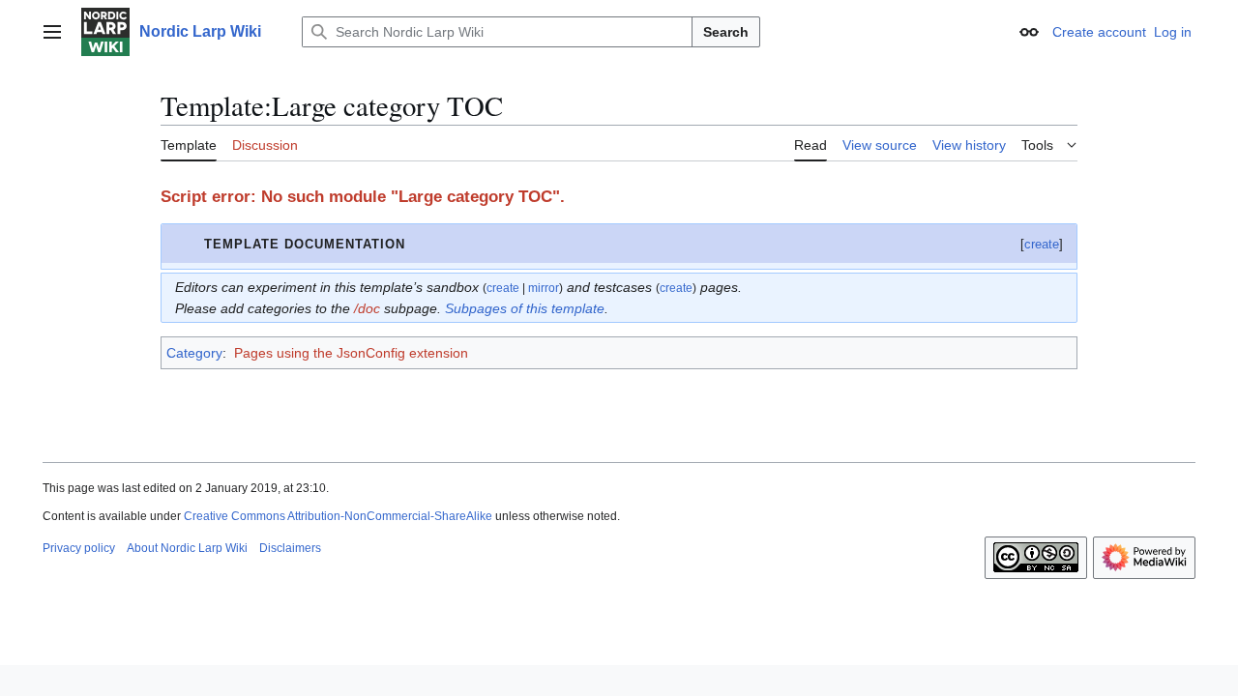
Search (726, 32)
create (1041, 244)
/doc (367, 308)
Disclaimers (290, 548)
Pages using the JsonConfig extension (351, 353)
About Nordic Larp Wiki (187, 548)
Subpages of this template (524, 308)
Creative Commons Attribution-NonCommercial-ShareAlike (338, 516)
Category (194, 353)
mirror (543, 287)
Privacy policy (79, 548)
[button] (52, 31)
